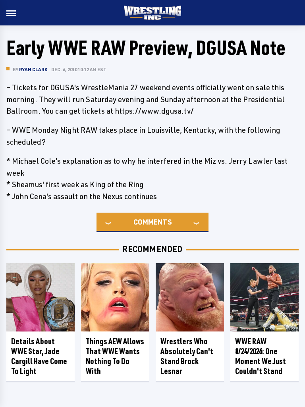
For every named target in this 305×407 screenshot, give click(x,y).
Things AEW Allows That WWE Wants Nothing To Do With (115, 356)
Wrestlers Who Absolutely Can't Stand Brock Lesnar (186, 356)
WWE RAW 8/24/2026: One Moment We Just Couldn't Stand (260, 356)
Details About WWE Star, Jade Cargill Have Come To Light (39, 356)
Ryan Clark (33, 69)
